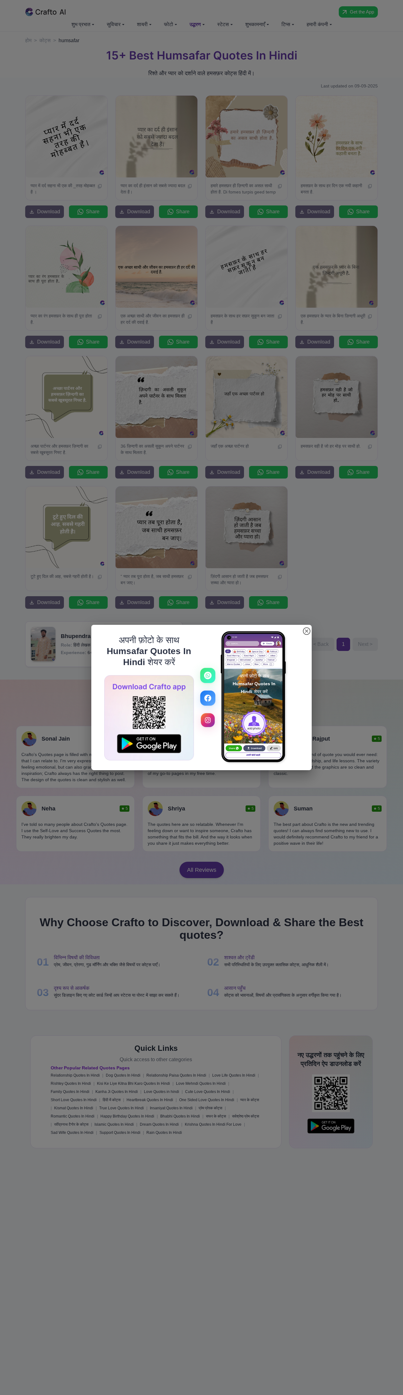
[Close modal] (306, 631)
